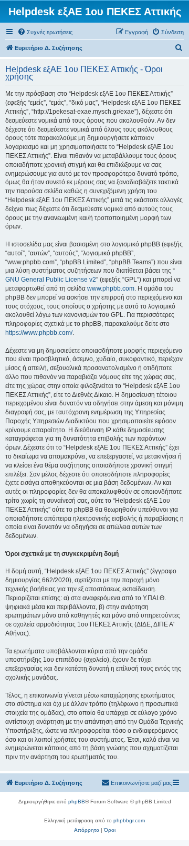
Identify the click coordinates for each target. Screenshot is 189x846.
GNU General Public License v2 (50, 279)
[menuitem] (44, 32)
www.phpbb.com (110, 288)
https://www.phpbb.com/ (38, 332)
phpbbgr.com (129, 820)
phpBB (76, 801)
